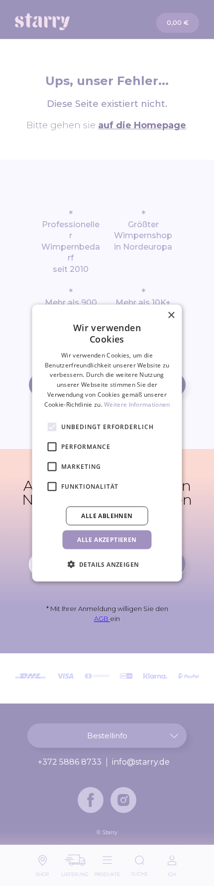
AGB (102, 618)
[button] (107, 564)
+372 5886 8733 (70, 762)
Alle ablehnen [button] (106, 515)
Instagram (123, 800)
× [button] (171, 315)
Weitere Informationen (137, 404)
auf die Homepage (142, 125)
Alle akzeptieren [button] (106, 539)
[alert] (107, 443)
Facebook (90, 800)
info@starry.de (141, 762)
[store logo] (61, 21)
